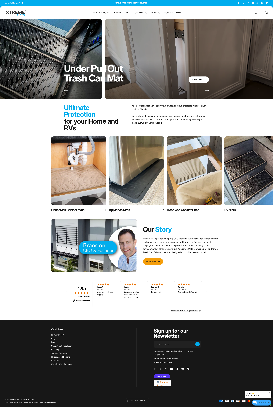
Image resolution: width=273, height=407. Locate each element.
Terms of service (28, 402)
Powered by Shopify (28, 399)
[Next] (207, 90)
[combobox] (16, 3)
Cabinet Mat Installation (61, 346)
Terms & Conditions (59, 353)
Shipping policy (38, 402)
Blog (53, 338)
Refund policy (9, 402)
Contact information (50, 402)
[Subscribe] (197, 344)
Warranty (55, 349)
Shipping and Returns (60, 357)
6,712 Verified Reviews (82, 296)
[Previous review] (66, 292)
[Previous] (66, 90)
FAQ (53, 342)
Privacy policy (18, 402)
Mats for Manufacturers (61, 364)
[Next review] (207, 292)
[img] (81, 293)
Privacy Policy (57, 335)
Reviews (55, 360)
